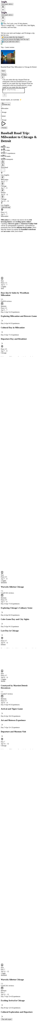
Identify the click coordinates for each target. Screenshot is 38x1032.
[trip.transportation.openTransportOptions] (2, 177)
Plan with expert (7, 1019)
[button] (2, 72)
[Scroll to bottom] (2, 77)
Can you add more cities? (10, 41)
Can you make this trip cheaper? (12, 37)
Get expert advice (7, 4)
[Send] (5, 95)
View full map (6, 207)
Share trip (7, 104)
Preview (4, 128)
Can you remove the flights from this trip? (15, 39)
